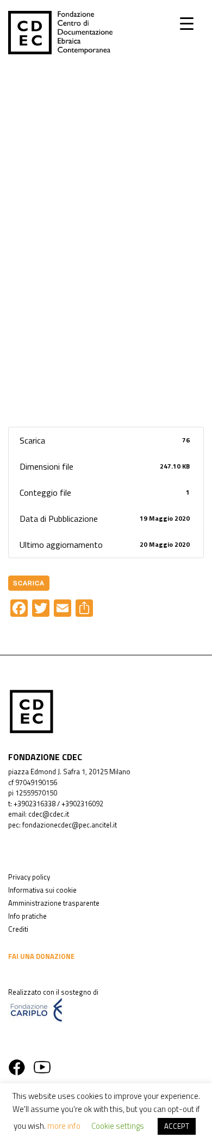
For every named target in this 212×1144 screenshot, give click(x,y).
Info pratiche (27, 916)
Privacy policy (29, 876)
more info (63, 1126)
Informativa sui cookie (42, 889)
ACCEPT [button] (176, 1126)
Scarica (29, 583)
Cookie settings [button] (117, 1126)
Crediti (18, 929)
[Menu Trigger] (187, 23)
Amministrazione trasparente (53, 902)
